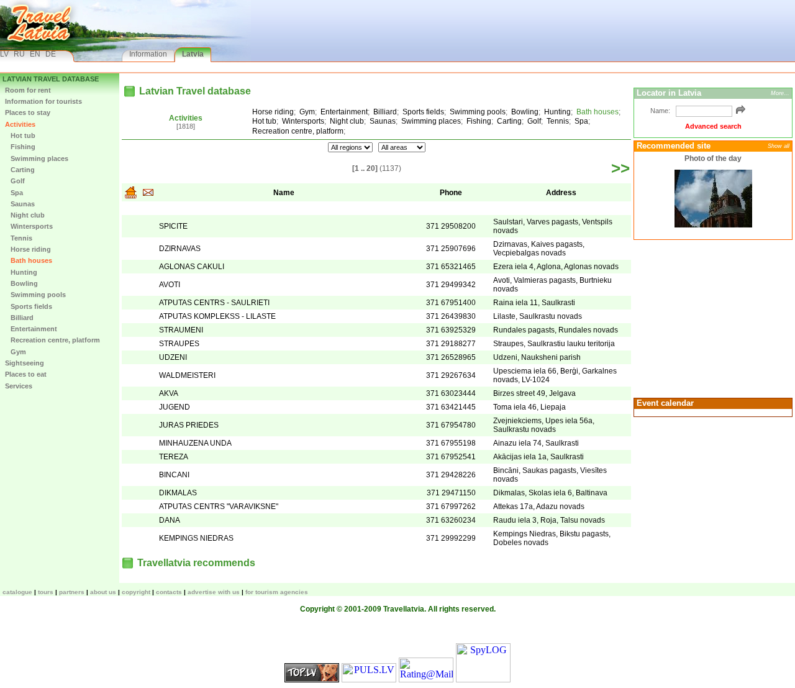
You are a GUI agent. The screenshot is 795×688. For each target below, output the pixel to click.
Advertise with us (214, 592)
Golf (15, 181)
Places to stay (27, 112)
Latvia (193, 54)
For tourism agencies (276, 592)
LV (4, 54)
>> (620, 168)
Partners (71, 592)
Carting (20, 169)
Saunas (20, 204)
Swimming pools (35, 294)
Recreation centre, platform (52, 340)
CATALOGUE (17, 592)
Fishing (20, 146)
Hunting (21, 272)
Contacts (169, 592)
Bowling (21, 283)
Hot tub (20, 135)
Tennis (18, 238)
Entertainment (31, 329)
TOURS (45, 592)
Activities (20, 124)
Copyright (136, 592)
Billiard (19, 317)
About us (103, 592)
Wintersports (29, 226)
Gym (15, 351)
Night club (25, 215)
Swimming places (36, 158)
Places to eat (26, 374)
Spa (14, 192)
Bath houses (28, 260)
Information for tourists (43, 101)
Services (18, 386)
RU (19, 54)
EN (35, 54)
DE (50, 54)
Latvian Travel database (50, 79)
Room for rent (28, 90)
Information (148, 54)
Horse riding (28, 249)
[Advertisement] (711, 317)
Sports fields (28, 306)
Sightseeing (24, 363)
